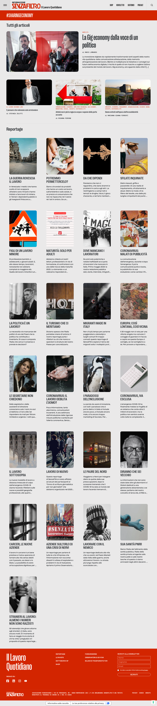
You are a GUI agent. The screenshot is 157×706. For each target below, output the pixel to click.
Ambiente (108, 107)
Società (72, 109)
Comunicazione (60, 107)
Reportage (60, 654)
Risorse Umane (144, 107)
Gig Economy (92, 107)
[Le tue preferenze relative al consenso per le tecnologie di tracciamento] (153, 702)
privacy (145, 670)
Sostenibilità (80, 109)
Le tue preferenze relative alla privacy (88, 703)
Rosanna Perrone (64, 118)
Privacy (134, 693)
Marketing (59, 109)
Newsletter (120, 5)
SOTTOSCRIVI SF (62, 661)
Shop (111, 5)
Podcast (140, 5)
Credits (148, 693)
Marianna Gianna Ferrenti (118, 115)
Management (123, 107)
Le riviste (60, 657)
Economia (70, 107)
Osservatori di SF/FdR (94, 657)
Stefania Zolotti (16, 114)
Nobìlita (85, 32)
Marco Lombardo (91, 52)
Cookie (141, 693)
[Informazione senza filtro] (14, 694)
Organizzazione (133, 107)
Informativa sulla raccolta (58, 703)
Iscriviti (134, 675)
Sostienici (131, 5)
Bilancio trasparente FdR (96, 661)
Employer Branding (80, 107)
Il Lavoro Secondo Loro (14, 107)
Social (66, 109)
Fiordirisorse (91, 654)
